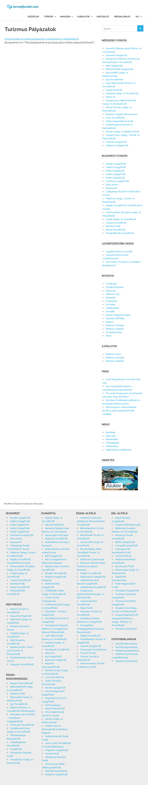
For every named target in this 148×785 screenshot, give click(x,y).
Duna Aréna (112, 184)
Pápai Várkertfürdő (55, 708)
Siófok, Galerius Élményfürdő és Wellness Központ (55, 729)
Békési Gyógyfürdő (125, 541)
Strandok (110, 304)
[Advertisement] (50, 75)
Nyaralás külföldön (115, 318)
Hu (137, 16)
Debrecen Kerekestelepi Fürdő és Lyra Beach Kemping (91, 566)
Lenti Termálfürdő (115, 117)
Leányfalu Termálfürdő (21, 664)
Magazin (65, 16)
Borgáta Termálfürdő (55, 573)
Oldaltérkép (112, 446)
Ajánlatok (83, 16)
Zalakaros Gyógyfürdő (117, 145)
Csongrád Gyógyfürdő (126, 545)
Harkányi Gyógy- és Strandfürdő (122, 93)
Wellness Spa (112, 293)
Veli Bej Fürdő (113, 226)
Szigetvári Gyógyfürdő (56, 749)
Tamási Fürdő (52, 753)
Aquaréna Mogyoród (116, 55)
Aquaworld (111, 187)
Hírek (108, 335)
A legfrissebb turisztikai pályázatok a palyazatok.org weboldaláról (42, 38)
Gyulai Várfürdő (114, 89)
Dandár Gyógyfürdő (116, 163)
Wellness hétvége (115, 325)
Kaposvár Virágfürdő (55, 659)
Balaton (110, 321)
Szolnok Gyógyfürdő (116, 141)
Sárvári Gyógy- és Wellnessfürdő (122, 131)
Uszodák (110, 311)
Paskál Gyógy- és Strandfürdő (121, 219)
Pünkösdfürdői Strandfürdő (120, 232)
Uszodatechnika (114, 332)
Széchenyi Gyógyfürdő (117, 180)
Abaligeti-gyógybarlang (127, 650)
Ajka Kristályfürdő (54, 524)
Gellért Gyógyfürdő (116, 167)
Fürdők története (115, 287)
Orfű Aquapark (52, 704)
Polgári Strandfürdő (90, 635)
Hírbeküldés (112, 439)
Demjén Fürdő (17, 693)
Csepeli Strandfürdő (116, 222)
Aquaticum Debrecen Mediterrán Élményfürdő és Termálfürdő (91, 521)
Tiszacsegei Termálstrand (93, 649)
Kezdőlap (33, 16)
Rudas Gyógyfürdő (115, 177)
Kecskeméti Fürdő (124, 566)
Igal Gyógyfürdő (53, 656)
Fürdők (48, 16)
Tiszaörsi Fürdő (88, 652)
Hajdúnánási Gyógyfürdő (92, 576)
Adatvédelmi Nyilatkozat (118, 449)
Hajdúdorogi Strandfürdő (93, 586)
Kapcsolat (103, 16)
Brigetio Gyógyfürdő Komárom (121, 114)
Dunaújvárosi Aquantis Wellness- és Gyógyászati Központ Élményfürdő (55, 628)
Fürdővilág (111, 283)
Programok (111, 300)
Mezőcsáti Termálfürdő (22, 724)
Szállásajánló (112, 307)
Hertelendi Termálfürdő (57, 649)
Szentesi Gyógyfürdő (126, 628)
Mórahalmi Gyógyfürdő (127, 590)
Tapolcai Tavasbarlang (126, 660)
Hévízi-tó (110, 96)
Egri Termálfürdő (18, 703)
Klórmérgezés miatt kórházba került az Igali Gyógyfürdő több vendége (119, 410)
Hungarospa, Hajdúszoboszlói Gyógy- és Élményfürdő (90, 594)
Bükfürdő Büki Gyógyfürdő (119, 68)
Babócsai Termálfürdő (56, 538)
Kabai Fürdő (86, 607)
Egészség (110, 290)
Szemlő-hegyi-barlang (126, 646)
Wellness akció (113, 353)
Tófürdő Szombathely (56, 770)
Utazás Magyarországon (118, 314)
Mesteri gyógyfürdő (55, 687)
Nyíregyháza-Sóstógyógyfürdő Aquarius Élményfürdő (90, 628)
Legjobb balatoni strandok (119, 251)
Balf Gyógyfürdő (114, 65)
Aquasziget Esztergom (56, 534)
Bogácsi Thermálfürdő (21, 683)
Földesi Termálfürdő (90, 573)
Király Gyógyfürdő (115, 170)
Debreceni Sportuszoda (92, 559)
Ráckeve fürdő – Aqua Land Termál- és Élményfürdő (20, 650)
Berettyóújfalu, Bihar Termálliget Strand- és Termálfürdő (89, 552)
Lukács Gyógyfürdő (115, 174)
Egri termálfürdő (114, 79)
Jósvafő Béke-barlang (126, 643)
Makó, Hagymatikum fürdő (119, 120)
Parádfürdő (16, 748)
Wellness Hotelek (115, 328)
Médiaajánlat (122, 16)
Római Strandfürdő (115, 229)
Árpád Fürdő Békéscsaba (127, 524)
